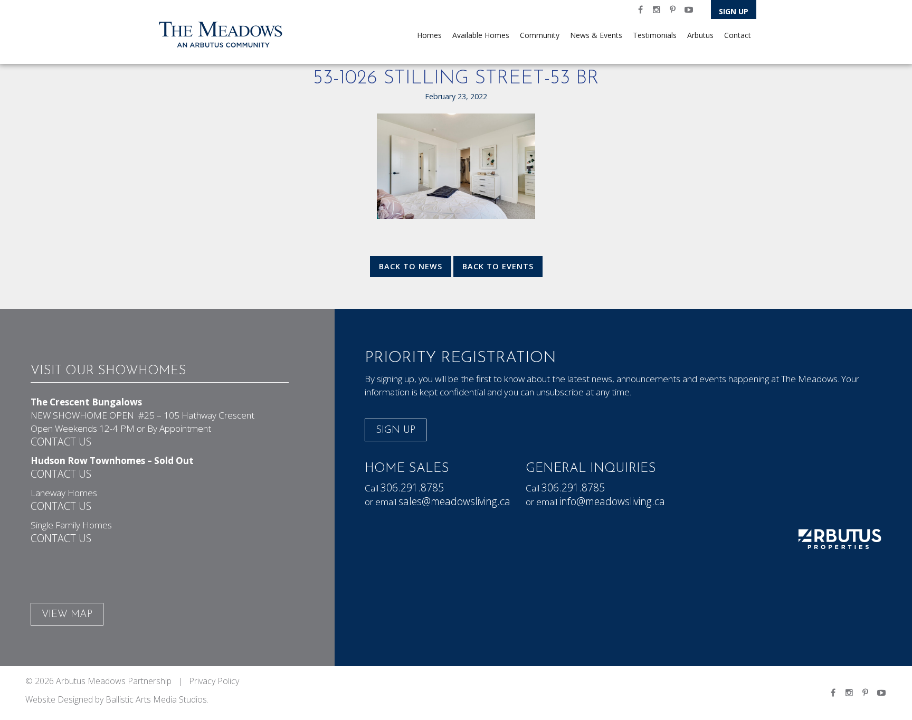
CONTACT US (61, 441)
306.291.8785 (412, 487)
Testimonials (655, 35)
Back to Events (498, 266)
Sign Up (733, 11)
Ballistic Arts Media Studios (156, 699)
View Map (67, 615)
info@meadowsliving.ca (612, 501)
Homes (429, 35)
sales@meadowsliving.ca (454, 501)
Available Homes (480, 35)
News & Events (596, 35)
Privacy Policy (214, 681)
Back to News (410, 266)
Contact (737, 35)
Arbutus (700, 35)
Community (539, 35)
